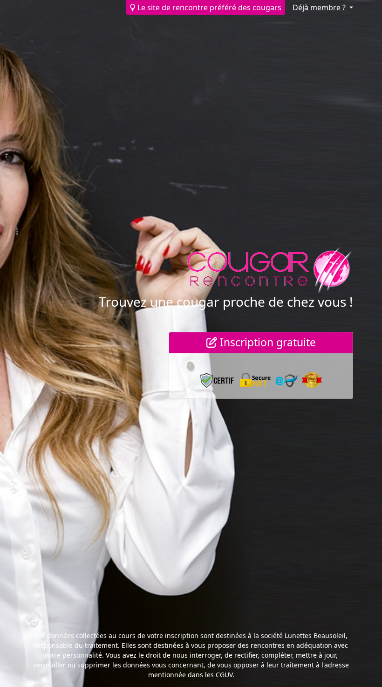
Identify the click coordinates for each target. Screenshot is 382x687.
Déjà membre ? (320, 7)
